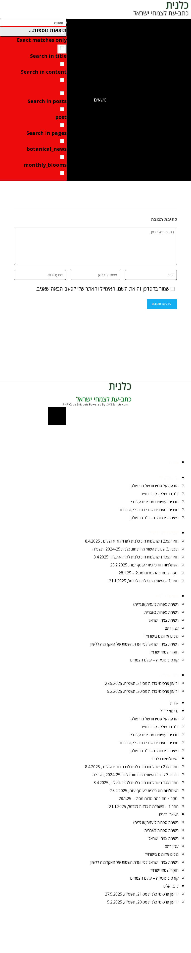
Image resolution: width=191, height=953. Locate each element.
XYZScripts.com (117, 404)
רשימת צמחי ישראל (163, 620)
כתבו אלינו (169, 675)
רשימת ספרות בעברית (161, 612)
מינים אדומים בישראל (162, 636)
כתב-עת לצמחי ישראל (161, 13)
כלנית (120, 386)
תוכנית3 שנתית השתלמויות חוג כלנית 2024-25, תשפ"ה (135, 549)
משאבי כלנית (167, 596)
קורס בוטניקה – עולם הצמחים (154, 660)
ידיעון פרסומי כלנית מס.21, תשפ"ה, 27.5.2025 (142, 683)
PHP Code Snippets (75, 404)
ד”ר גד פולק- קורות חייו (160, 494)
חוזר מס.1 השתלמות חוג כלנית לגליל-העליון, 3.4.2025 (136, 557)
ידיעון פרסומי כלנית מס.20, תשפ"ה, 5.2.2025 (143, 691)
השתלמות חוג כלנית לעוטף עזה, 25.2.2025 (144, 565)
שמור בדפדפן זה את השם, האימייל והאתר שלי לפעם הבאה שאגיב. (102, 288)
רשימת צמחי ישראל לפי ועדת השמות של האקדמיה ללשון (134, 644)
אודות (174, 462)
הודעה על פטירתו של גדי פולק (155, 486)
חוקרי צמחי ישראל (164, 652)
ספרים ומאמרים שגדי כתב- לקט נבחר (149, 509)
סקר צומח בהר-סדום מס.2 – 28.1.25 (149, 573)
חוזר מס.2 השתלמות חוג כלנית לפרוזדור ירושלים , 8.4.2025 (132, 541)
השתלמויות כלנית (163, 533)
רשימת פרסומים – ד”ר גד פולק (155, 517)
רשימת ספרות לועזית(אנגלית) (156, 604)
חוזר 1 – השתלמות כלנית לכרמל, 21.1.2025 (144, 581)
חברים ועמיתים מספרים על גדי (155, 501)
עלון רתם (172, 628)
